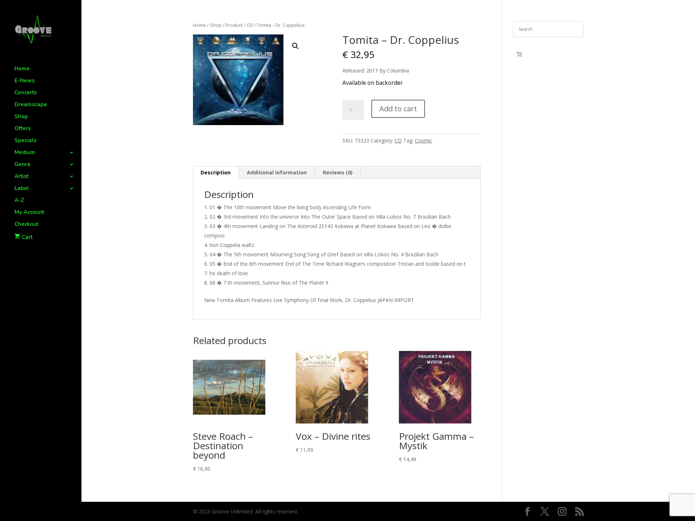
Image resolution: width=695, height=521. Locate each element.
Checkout (26, 225)
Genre (22, 165)
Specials (25, 141)
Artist (21, 177)
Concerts (25, 93)
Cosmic (423, 140)
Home (22, 69)
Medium (24, 153)
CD (250, 25)
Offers (22, 129)
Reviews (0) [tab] (338, 172)
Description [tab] (216, 172)
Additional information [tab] (277, 172)
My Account (29, 213)
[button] (295, 46)
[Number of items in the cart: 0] (519, 54)
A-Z (19, 201)
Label (21, 189)
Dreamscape (30, 105)
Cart (27, 237)
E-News (24, 81)
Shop (21, 117)
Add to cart (398, 108)
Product (234, 25)
